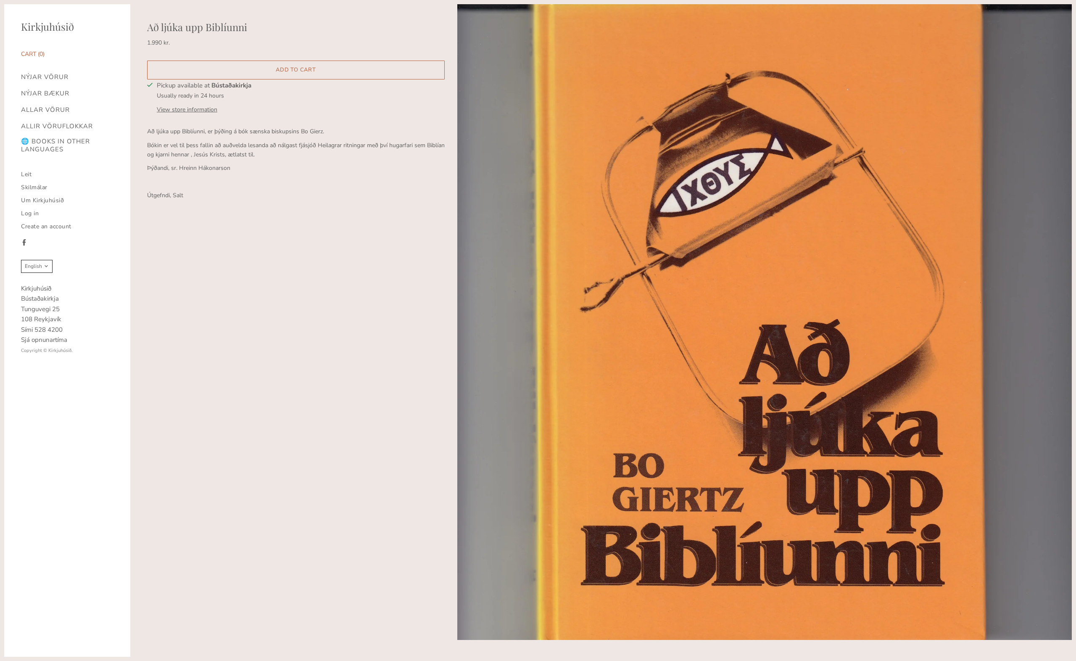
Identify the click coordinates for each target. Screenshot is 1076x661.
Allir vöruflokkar (57, 126)
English (33, 266)
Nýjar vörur (45, 77)
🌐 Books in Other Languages (55, 145)
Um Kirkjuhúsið (42, 200)
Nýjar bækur (45, 94)
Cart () (33, 54)
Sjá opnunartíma (44, 340)
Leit (26, 174)
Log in (30, 213)
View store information (187, 110)
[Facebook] (24, 242)
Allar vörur (45, 110)
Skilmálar (34, 187)
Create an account (46, 226)
